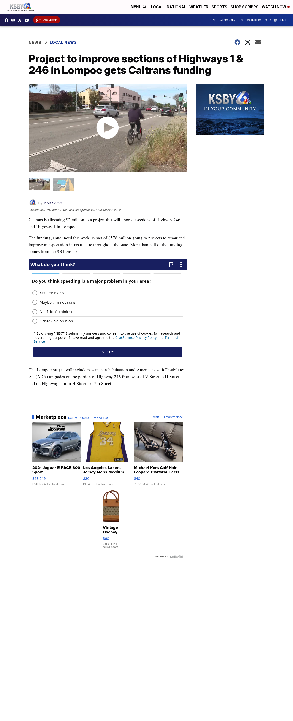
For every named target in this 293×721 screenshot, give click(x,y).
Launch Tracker (250, 19)
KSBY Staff (53, 203)
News (35, 42)
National (176, 7)
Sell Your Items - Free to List (88, 418)
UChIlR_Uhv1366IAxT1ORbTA (28, 20)
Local (157, 7)
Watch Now (274, 7)
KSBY (21, 20)
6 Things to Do (275, 19)
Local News (63, 42)
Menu (137, 7)
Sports (219, 7)
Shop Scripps (244, 7)
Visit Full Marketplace (168, 417)
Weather (198, 7)
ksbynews (8, 20)
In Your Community (222, 19)
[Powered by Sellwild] (176, 556)
